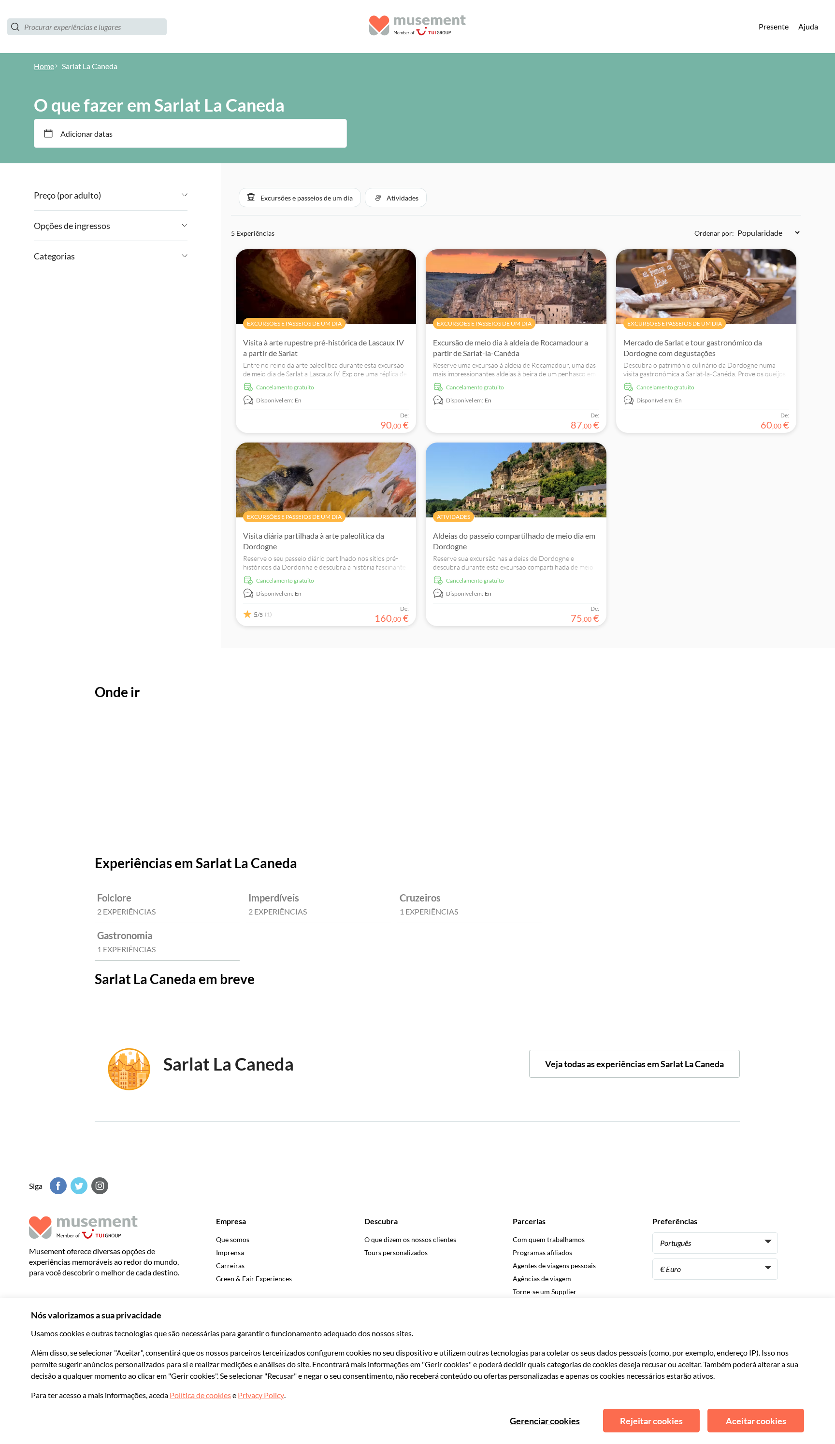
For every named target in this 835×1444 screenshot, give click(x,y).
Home (44, 66)
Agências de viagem (542, 1278)
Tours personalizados (396, 1252)
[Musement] (417, 26)
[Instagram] (98, 1186)
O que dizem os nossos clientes (410, 1239)
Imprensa (230, 1252)
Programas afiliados (542, 1252)
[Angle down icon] (144, 195)
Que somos (232, 1239)
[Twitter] (77, 1186)
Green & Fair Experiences (254, 1278)
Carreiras (230, 1265)
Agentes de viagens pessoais (554, 1265)
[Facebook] (57, 1186)
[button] (300, 197)
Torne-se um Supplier (544, 1291)
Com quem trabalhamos (549, 1239)
